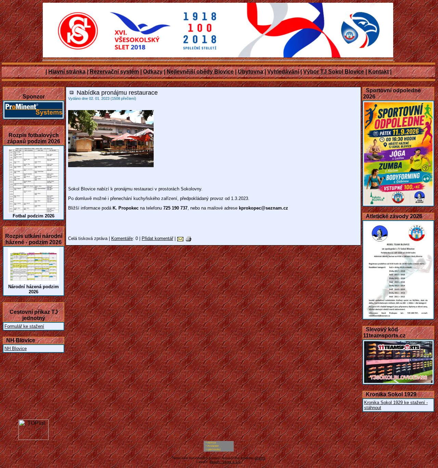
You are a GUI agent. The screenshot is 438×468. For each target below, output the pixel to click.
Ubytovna (250, 72)
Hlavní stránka (67, 72)
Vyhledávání (283, 72)
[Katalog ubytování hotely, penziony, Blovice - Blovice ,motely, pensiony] (219, 450)
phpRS (260, 458)
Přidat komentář (157, 238)
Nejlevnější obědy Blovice (200, 72)
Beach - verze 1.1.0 (225, 462)
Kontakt (378, 72)
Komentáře (122, 238)
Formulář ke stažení (24, 326)
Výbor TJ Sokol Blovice (333, 72)
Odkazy (153, 72)
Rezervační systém (114, 72)
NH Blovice (15, 348)
